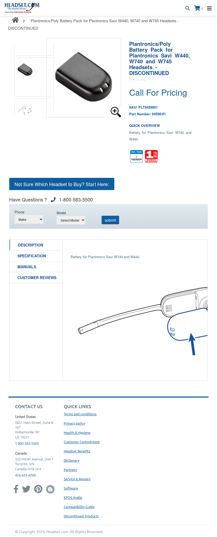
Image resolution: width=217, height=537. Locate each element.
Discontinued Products (81, 516)
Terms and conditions (80, 414)
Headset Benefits (77, 451)
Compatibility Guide (79, 506)
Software (71, 488)
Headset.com (57, 531)
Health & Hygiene (77, 432)
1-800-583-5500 (27, 443)
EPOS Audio (73, 497)
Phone (19, 211)
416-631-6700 (25, 475)
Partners (70, 469)
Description (30, 245)
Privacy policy (74, 423)
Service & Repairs (77, 479)
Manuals (26, 266)
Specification (31, 255)
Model (61, 212)
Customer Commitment (82, 441)
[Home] (22, 7)
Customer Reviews (36, 277)
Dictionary (71, 460)
